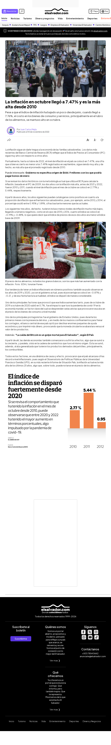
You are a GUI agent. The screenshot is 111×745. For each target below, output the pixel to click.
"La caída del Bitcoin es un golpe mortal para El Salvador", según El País (54, 334)
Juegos (43, 25)
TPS (35, 25)
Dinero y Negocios (92, 721)
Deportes (92, 18)
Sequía (5, 25)
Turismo (27, 18)
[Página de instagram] (96, 633)
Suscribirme (21, 638)
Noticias (15, 18)
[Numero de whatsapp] (84, 638)
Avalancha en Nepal (21, 25)
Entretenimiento (75, 18)
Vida (60, 18)
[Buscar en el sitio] (21, 11)
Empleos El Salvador (60, 25)
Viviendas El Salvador (82, 25)
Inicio (4, 18)
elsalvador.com (100, 31)
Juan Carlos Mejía (29, 129)
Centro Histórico (103, 25)
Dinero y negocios (44, 18)
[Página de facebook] (83, 633)
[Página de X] (89, 633)
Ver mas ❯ (55, 660)
